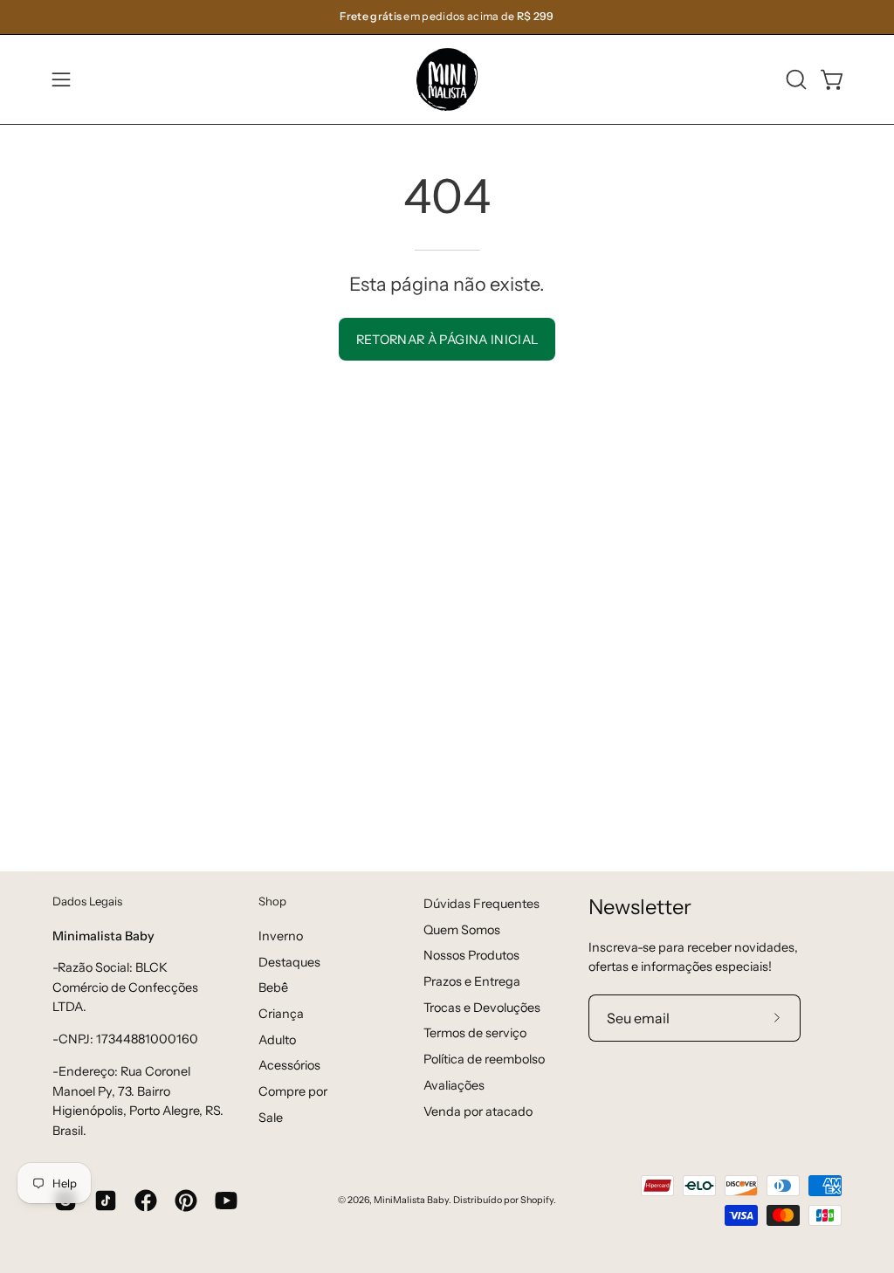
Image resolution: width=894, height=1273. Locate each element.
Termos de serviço (474, 1033)
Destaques (289, 961)
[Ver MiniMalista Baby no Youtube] (226, 1200)
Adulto (277, 1039)
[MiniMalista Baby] (447, 79)
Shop (272, 901)
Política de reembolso (484, 1059)
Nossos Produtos (471, 955)
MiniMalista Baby (411, 1200)
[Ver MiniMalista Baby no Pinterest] (186, 1200)
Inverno (280, 936)
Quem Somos (461, 930)
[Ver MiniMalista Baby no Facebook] (146, 1200)
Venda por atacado (478, 1111)
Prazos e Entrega (471, 981)
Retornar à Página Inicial (447, 339)
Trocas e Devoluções (481, 1007)
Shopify (537, 1200)
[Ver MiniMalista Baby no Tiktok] (106, 1200)
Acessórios (289, 1065)
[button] (794, 79)
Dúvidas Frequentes (481, 904)
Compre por (292, 1091)
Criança (281, 1014)
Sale (270, 1117)
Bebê (273, 987)
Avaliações (454, 1085)
